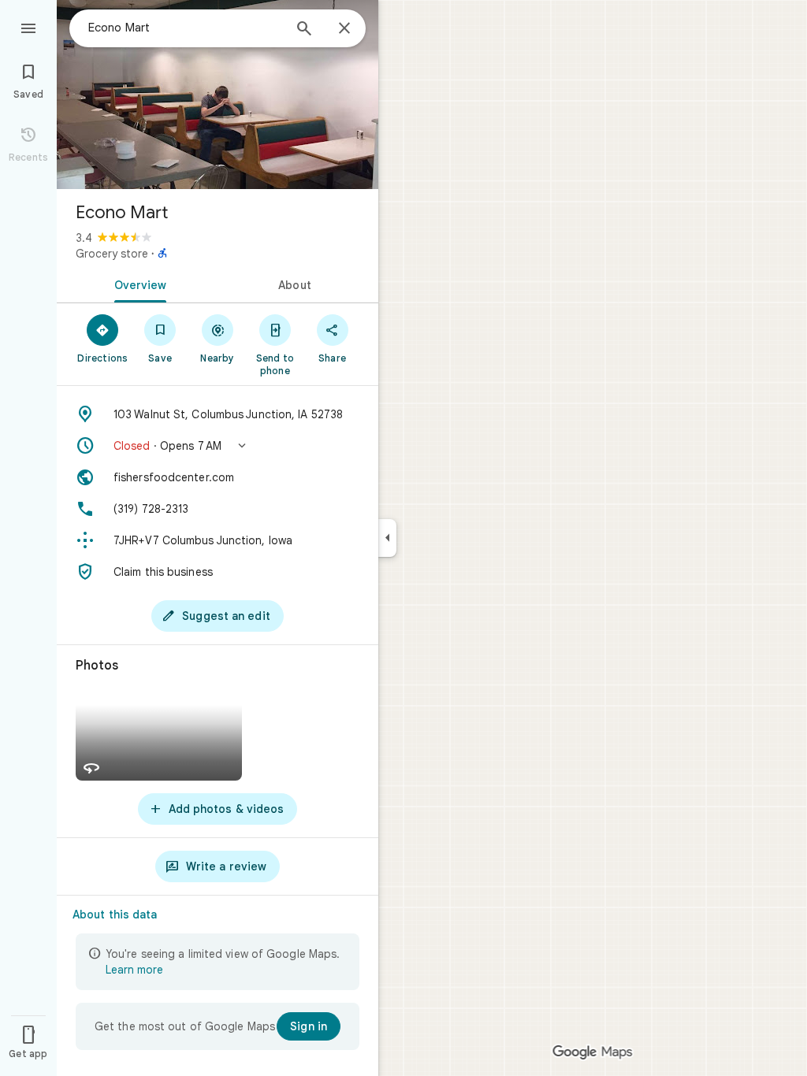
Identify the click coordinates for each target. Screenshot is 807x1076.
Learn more (134, 970)
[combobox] (185, 27)
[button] (217, 446)
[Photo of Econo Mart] (217, 94)
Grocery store (112, 254)
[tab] (137, 283)
